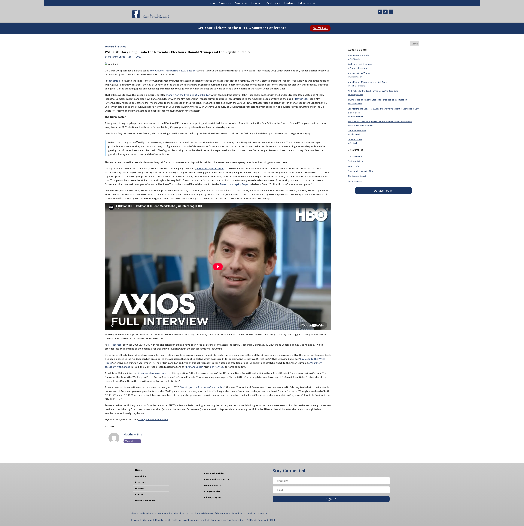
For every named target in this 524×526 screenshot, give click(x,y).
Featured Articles (115, 46)
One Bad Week (355, 139)
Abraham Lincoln (194, 366)
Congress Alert (355, 156)
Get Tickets (320, 28)
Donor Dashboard (145, 500)
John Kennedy (216, 366)
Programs (241, 3)
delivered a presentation (210, 168)
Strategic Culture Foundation (153, 419)
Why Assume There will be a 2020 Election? (173, 70)
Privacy (135, 519)
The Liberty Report (357, 176)
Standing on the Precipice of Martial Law (188, 94)
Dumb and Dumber (357, 130)
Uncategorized (355, 181)
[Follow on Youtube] (391, 12)
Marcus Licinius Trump (359, 73)
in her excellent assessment (153, 373)
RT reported (114, 344)
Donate (256, 3)
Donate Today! (383, 190)
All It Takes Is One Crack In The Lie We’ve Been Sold (373, 90)
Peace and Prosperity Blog (360, 171)
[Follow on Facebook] (380, 12)
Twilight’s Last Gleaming (360, 64)
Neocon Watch (355, 166)
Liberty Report (212, 497)
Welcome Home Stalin (358, 55)
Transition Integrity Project (235, 184)
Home (212, 3)
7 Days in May (300, 98)
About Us (225, 3)
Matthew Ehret (116, 56)
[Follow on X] (385, 12)
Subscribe (304, 3)
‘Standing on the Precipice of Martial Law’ (202, 387)
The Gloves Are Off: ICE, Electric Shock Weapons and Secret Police (380, 121)
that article (113, 80)
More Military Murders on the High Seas (367, 82)
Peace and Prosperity (216, 479)
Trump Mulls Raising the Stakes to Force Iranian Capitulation (377, 99)
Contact (289, 3)
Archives (272, 3)
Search (415, 43)
